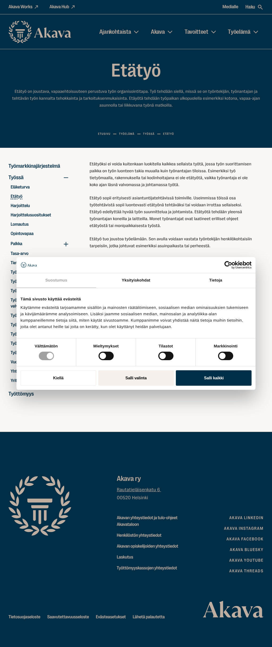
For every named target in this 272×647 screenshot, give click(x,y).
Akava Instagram (244, 528)
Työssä (16, 177)
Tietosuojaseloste (24, 617)
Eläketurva (21, 187)
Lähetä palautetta (148, 617)
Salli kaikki (214, 378)
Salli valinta (136, 378)
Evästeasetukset (111, 617)
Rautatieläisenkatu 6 (139, 490)
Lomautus (20, 224)
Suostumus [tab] (56, 280)
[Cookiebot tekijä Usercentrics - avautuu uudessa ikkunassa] (228, 265)
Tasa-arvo (19, 253)
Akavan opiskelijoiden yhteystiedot (147, 546)
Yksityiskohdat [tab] (136, 280)
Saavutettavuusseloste (68, 617)
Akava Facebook (245, 539)
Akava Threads (246, 571)
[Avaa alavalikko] (66, 177)
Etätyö (16, 196)
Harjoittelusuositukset (31, 215)
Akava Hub (59, 7)
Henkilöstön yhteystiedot (139, 535)
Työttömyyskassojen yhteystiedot (147, 568)
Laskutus (125, 557)
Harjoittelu (20, 205)
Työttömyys (21, 394)
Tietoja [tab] (215, 280)
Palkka (16, 243)
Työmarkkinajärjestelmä (33, 166)
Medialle (231, 7)
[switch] (106, 355)
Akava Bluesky (247, 549)
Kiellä (58, 378)
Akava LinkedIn (246, 517)
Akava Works (20, 7)
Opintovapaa (22, 233)
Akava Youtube (246, 560)
